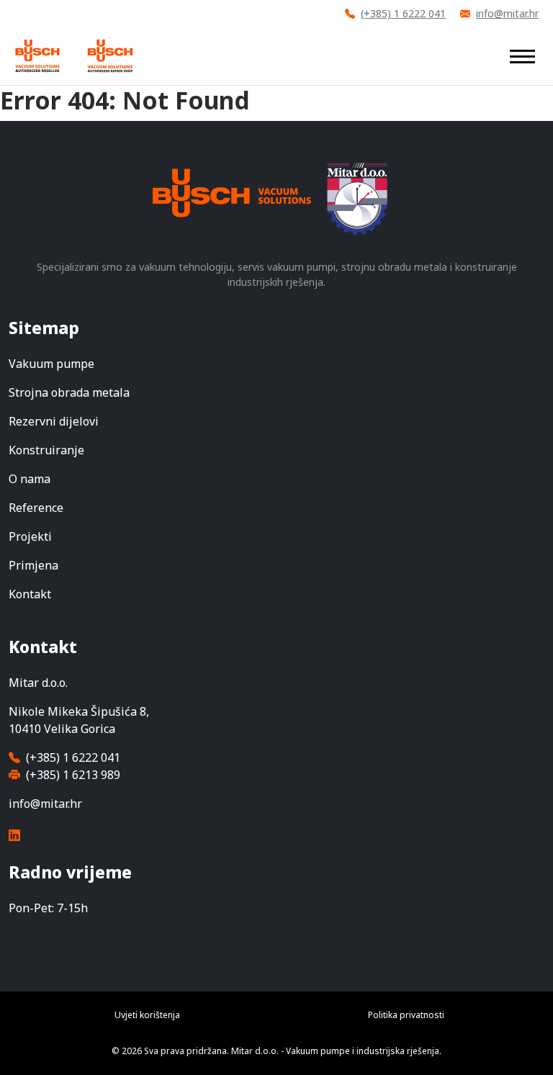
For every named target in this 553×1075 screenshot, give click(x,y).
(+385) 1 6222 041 (403, 13)
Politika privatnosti (406, 1015)
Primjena (33, 565)
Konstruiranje (46, 450)
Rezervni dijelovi (54, 421)
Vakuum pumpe (51, 364)
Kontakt (30, 594)
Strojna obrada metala (69, 392)
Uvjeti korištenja (147, 1015)
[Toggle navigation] (522, 55)
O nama (29, 479)
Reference (36, 508)
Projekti (30, 536)
